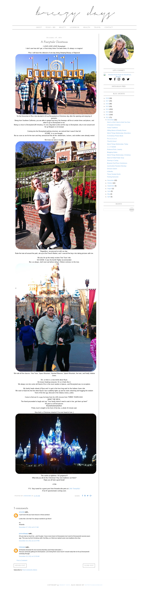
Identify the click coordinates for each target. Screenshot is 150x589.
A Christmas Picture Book (115, 136)
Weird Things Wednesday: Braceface (119, 133)
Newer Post (20, 565)
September (111, 186)
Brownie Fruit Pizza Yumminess (117, 163)
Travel (97, 27)
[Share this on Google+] (90, 495)
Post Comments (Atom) (29, 570)
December (110, 120)
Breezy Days (64, 585)
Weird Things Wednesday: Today (117, 144)
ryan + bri (50, 27)
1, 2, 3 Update (111, 147)
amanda (21, 512)
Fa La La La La (112, 138)
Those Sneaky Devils (114, 174)
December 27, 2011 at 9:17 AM (29, 527)
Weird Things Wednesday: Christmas (119, 155)
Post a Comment (22, 560)
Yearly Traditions (112, 127)
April (109, 197)
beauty (62, 27)
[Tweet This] (88, 495)
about (39, 27)
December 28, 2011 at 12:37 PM (29, 541)
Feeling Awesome (112, 177)
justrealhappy (23, 533)
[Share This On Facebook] (82, 495)
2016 (107, 104)
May (108, 194)
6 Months (110, 171)
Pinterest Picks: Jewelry (114, 149)
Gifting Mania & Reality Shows (116, 130)
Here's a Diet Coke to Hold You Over (118, 122)
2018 (107, 98)
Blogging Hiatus (112, 152)
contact (109, 27)
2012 (107, 114)
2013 (107, 112)
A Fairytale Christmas (114, 125)
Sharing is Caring (112, 160)
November (110, 180)
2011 (107, 117)
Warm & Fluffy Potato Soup (115, 158)
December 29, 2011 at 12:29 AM (29, 556)
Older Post (89, 565)
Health (86, 27)
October (110, 183)
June (109, 191)
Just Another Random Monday (116, 166)
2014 (107, 109)
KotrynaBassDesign (94, 585)
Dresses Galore (112, 169)
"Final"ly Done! (111, 141)
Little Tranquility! (74, 488)
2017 (107, 101)
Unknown (22, 547)
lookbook (74, 27)
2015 (107, 106)
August (109, 188)
